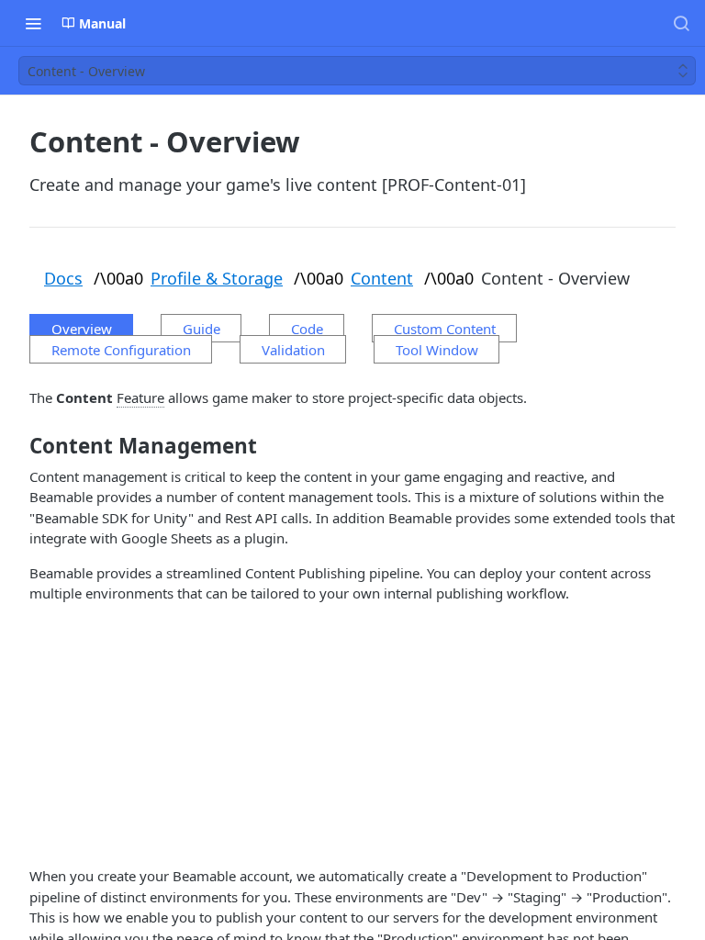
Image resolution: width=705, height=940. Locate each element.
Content (382, 278)
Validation (293, 349)
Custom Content (445, 328)
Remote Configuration (121, 349)
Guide (201, 328)
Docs (63, 278)
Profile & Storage (217, 278)
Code (307, 328)
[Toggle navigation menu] (33, 23)
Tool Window (437, 349)
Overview (81, 328)
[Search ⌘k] (681, 23)
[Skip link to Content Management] (17, 446)
